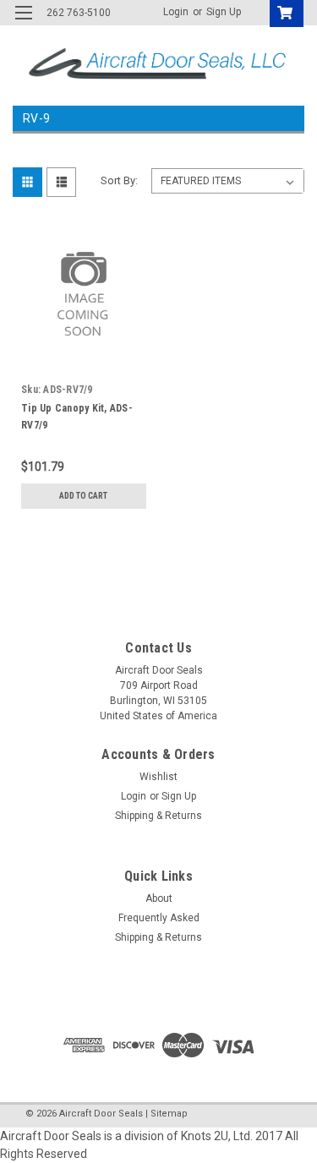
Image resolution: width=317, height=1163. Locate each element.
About (158, 898)
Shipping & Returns (158, 816)
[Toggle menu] (23, 23)
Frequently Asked (158, 918)
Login (176, 12)
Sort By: (119, 180)
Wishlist (158, 777)
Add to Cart (83, 495)
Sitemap (169, 1113)
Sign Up (223, 12)
